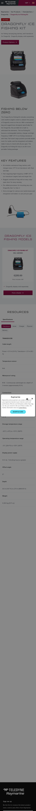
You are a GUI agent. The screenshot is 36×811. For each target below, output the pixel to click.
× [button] (32, 398)
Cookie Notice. (23, 407)
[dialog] (18, 405)
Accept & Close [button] (18, 412)
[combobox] (27, 399)
